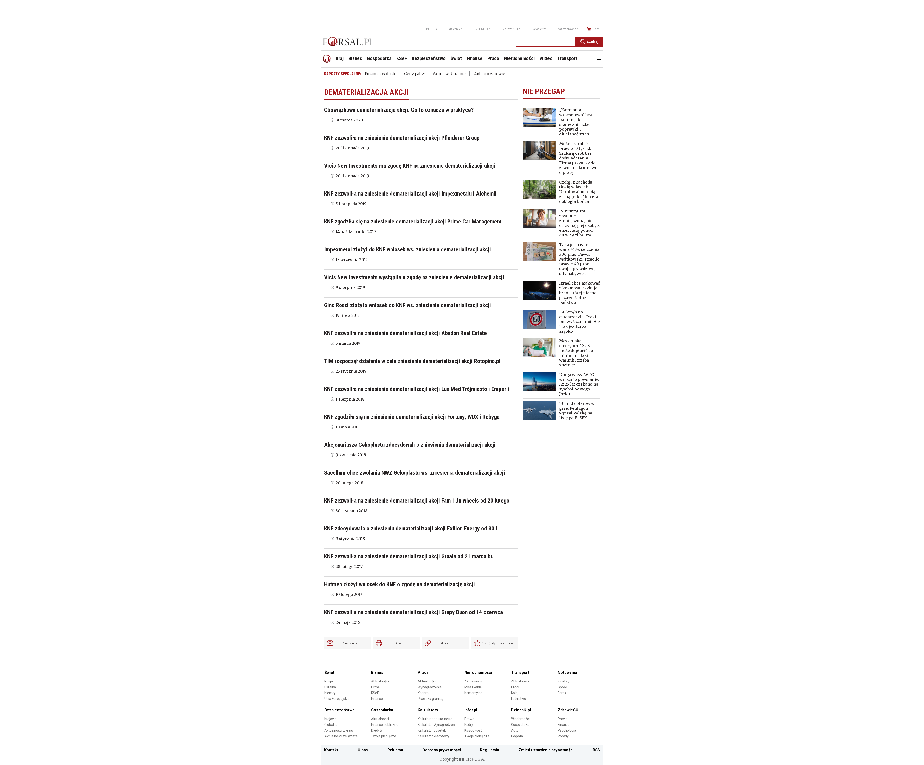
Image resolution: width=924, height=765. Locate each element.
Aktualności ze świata (341, 736)
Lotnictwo (518, 699)
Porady (563, 736)
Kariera (423, 693)
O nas (363, 750)
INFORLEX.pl (483, 29)
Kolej (514, 693)
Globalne (331, 725)
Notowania (567, 672)
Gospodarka (382, 710)
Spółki (562, 687)
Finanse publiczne (384, 725)
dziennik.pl (456, 29)
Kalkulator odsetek (432, 730)
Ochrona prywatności (441, 750)
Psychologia (567, 730)
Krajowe (330, 719)
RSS (596, 750)
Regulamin (489, 750)
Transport (520, 672)
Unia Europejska (336, 699)
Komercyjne (473, 693)
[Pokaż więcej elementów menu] (599, 59)
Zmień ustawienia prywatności (546, 750)
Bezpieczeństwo (339, 710)
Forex (562, 693)
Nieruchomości (478, 672)
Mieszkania (473, 687)
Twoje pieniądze (383, 736)
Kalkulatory (428, 710)
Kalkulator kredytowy (433, 736)
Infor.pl (470, 710)
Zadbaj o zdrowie (489, 73)
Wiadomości (520, 719)
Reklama (395, 750)
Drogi (515, 687)
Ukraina (330, 687)
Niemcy (330, 693)
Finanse (377, 699)
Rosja (328, 681)
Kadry (468, 725)
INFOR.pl (432, 29)
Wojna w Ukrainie (449, 73)
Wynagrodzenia (430, 687)
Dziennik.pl (521, 710)
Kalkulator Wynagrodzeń (436, 725)
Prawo (469, 719)
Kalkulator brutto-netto (435, 719)
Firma (375, 687)
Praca (423, 672)
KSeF (375, 693)
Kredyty (377, 730)
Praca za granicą (430, 699)
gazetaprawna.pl (568, 29)
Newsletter (539, 29)
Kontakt (331, 750)
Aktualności (380, 681)
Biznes (377, 672)
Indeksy (563, 681)
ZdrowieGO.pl (512, 29)
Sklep (596, 29)
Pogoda (517, 736)
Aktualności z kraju (338, 730)
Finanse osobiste (380, 73)
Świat (329, 672)
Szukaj (592, 41)
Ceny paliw (414, 73)
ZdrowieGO (568, 710)
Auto (515, 730)
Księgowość (473, 730)
